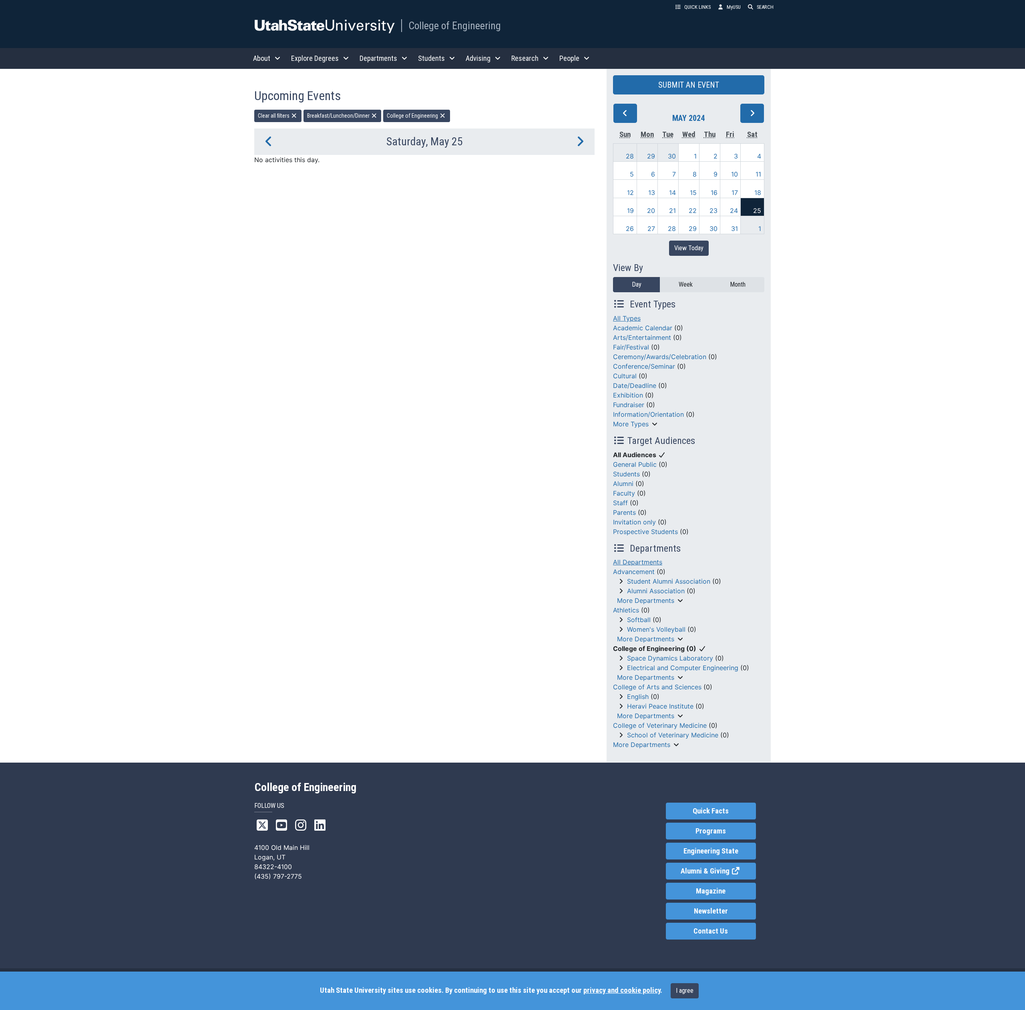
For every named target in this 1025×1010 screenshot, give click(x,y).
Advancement (634, 572)
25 (757, 211)
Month (738, 284)
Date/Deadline (634, 386)
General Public (635, 464)
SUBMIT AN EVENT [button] (688, 85)
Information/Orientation (648, 414)
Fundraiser (628, 405)
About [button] (261, 58)
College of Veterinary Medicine (660, 725)
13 (651, 193)
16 (714, 193)
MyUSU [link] (734, 7)
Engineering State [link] (710, 851)
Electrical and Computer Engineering (682, 668)
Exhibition (628, 395)
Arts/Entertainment (642, 337)
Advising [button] (478, 58)
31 (734, 229)
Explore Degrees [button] (315, 58)
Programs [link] (710, 831)
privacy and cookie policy (621, 990)
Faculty (624, 493)
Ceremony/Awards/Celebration (659, 357)
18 (757, 193)
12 (630, 193)
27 (651, 229)
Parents (624, 512)
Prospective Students (645, 532)
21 (672, 211)
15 (693, 193)
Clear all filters (274, 115)
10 (734, 174)
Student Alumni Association (668, 581)
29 (651, 156)
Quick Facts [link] (711, 811)
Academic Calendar (642, 328)
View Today (688, 248)
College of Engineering (454, 26)
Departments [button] (378, 58)
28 (630, 156)
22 (693, 211)
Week (686, 284)
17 (735, 193)
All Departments (637, 562)
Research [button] (525, 58)
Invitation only (634, 522)
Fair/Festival (631, 347)
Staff (620, 503)
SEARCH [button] (765, 7)
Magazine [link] (711, 891)
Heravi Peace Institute (660, 706)
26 (630, 229)
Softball (639, 620)
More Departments (645, 600)
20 (651, 211)
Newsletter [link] (711, 911)
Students (626, 474)
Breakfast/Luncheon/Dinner (339, 115)
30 (672, 156)
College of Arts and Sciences (657, 687)
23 (713, 211)
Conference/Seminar (644, 366)
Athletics (626, 610)
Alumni (623, 484)
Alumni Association (656, 591)
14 (672, 193)
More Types (631, 424)
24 (734, 211)
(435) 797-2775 (278, 876)
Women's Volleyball (656, 629)
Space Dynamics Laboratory (670, 658)
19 (630, 211)
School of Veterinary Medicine (672, 735)
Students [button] (431, 58)
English (638, 697)
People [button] (569, 58)
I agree (684, 990)
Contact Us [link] (710, 931)
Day (636, 284)
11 (758, 174)
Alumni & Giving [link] (718, 871)
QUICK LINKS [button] (697, 7)
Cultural (625, 376)
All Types (627, 318)
